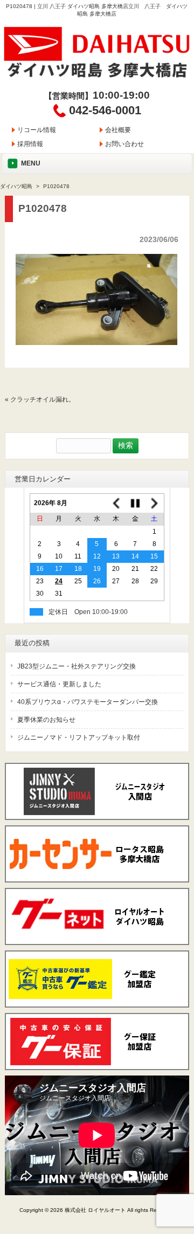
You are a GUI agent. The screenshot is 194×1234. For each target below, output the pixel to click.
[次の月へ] (154, 503)
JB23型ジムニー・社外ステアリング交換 (76, 666)
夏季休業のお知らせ (46, 719)
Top (184, 1181)
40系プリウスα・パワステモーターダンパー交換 (87, 702)
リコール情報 (36, 130)
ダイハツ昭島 (16, 186)
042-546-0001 (105, 110)
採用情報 (30, 144)
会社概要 (118, 130)
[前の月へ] (116, 503)
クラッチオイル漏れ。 (42, 399)
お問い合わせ (124, 144)
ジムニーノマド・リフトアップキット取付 (78, 737)
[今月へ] (135, 503)
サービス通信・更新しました (59, 684)
